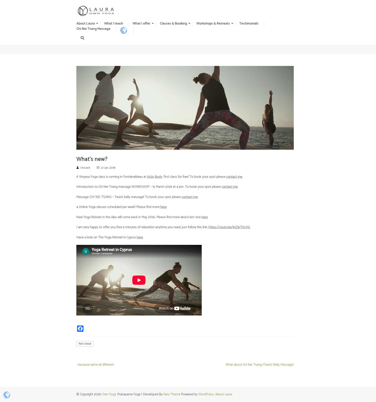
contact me (234, 177)
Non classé (85, 344)
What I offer (141, 23)
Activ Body (154, 177)
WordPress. (206, 394)
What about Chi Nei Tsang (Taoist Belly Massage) (260, 364)
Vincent (85, 167)
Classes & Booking (173, 23)
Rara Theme (172, 394)
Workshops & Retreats (213, 23)
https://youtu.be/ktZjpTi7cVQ (230, 227)
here (163, 207)
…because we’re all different (95, 364)
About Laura (223, 394)
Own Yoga (109, 394)
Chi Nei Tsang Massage (93, 29)
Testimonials (248, 23)
